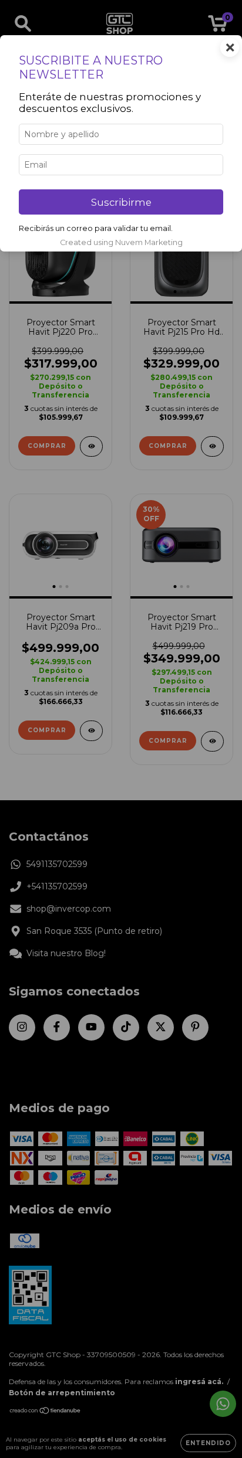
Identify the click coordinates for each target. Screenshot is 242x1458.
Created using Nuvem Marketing (121, 242)
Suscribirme (121, 202)
